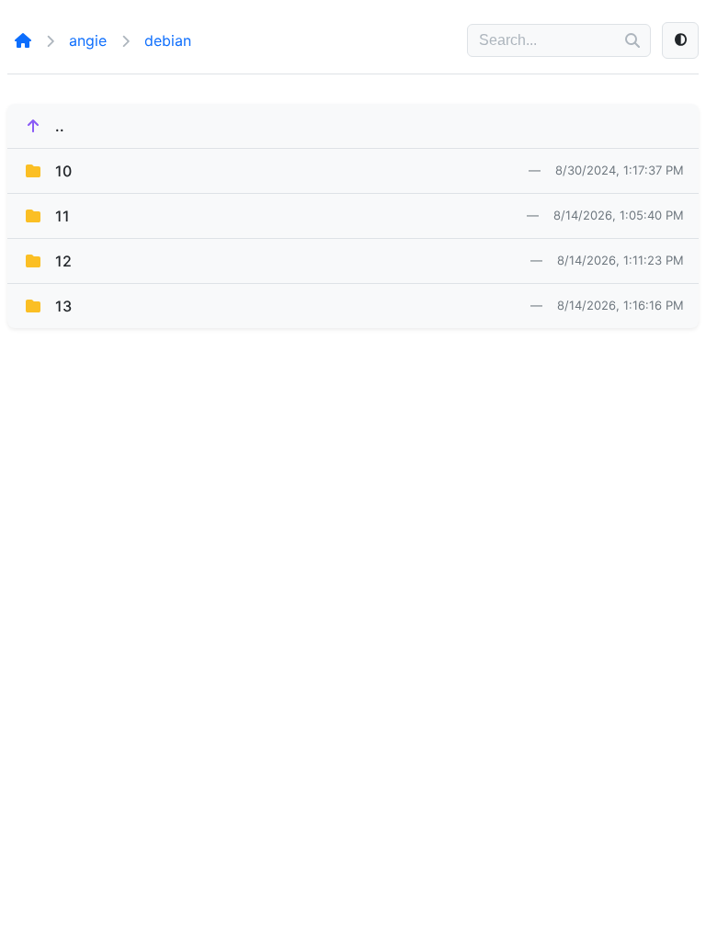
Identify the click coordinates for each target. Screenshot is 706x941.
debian (167, 40)
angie (88, 40)
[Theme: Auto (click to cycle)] (680, 40)
